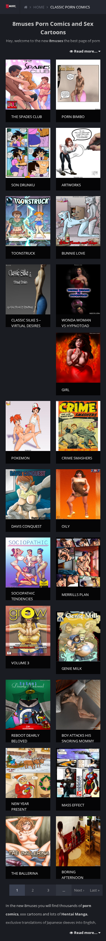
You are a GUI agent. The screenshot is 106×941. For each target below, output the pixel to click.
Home (38, 7)
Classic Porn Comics (70, 7)
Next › (79, 890)
